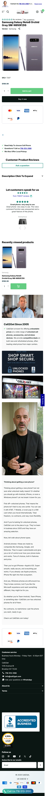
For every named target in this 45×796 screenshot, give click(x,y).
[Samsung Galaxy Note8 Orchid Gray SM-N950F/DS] (14, 257)
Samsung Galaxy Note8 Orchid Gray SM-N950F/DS (13, 277)
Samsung (12, 29)
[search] (8, 11)
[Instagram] (3, 756)
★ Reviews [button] (43, 400)
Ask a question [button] (22, 165)
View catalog (3, 12)
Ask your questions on (18, 680)
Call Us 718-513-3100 (19, 791)
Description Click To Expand (17, 176)
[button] (7, 19)
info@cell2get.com (13, 676)
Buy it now (22, 99)
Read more (38, 4)
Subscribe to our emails (11, 760)
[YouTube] (14, 756)
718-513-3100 (11, 673)
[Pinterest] (8, 756)
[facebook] (19, 756)
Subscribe (40, 765)
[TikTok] (30, 756)
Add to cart (26, 91)
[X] (25, 756)
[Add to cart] (18, 286)
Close (22, 685)
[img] (22, 192)
